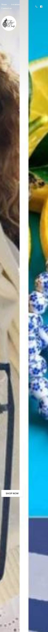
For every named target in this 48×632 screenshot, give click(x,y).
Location (15, 4)
